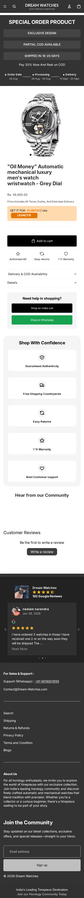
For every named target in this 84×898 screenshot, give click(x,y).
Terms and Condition (18, 743)
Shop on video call (42, 308)
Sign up (42, 865)
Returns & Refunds (16, 728)
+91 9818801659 (47, 681)
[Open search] (14, 6)
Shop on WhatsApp (42, 320)
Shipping (9, 720)
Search (8, 713)
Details (12, 282)
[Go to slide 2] (42, 658)
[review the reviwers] (14, 622)
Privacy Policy (13, 735)
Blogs (7, 750)
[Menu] (5, 6)
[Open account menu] (69, 6)
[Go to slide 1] (39, 658)
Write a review (42, 552)
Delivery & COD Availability (27, 274)
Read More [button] (19, 649)
